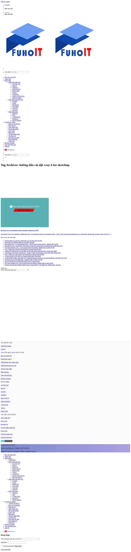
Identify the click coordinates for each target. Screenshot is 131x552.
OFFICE (15, 113)
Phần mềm (8, 80)
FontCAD (11, 141)
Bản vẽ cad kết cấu (14, 124)
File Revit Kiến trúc (7, 434)
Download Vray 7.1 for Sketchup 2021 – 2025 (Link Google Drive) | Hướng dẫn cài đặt (31, 244)
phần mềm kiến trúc (14, 82)
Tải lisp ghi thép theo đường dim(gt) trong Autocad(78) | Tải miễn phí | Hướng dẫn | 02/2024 (33, 265)
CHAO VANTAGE (18, 96)
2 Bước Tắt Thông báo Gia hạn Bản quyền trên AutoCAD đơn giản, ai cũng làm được (31, 251)
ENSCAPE (15, 91)
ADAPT (15, 110)
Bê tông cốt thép (10, 143)
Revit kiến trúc (12, 139)
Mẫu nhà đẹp (5, 372)
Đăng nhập (18, 546)
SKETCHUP (16, 89)
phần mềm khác (13, 112)
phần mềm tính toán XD (15, 99)
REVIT (14, 86)
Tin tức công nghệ (6, 369)
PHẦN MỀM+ (16, 120)
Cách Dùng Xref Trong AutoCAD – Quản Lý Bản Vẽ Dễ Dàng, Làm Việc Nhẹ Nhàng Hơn (33, 253)
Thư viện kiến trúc (10, 144)
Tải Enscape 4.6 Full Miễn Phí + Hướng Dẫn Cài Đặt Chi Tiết (23, 260)
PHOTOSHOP (17, 98)
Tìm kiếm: (8, 72)
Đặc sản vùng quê (10, 77)
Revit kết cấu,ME (13, 138)
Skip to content (5, 1)
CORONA (15, 94)
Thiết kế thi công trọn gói (8, 365)
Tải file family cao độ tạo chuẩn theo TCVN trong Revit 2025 (23, 241)
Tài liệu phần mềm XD (8, 427)
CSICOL (15, 108)
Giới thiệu (7, 5)
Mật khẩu (4, 542)
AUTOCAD (16, 84)
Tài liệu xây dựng (10, 122)
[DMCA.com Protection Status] (6, 441)
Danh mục (4, 270)
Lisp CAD (11, 131)
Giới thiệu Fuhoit (6, 346)
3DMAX (15, 87)
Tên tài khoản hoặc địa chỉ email (11, 539)
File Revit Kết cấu (6, 437)
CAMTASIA (16, 117)
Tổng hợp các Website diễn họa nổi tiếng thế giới (19, 242)
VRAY (14, 93)
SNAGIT (15, 119)
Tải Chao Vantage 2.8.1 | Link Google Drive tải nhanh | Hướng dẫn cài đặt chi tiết (29, 247)
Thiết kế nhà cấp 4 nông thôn (10, 362)
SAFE (14, 103)
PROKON (15, 105)
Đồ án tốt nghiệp (13, 129)
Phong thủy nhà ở (6, 359)
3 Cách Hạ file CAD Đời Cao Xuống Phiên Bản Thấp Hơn (23, 256)
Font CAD (4, 431)
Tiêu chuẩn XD (13, 127)
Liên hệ (7, 146)
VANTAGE (4, 405)
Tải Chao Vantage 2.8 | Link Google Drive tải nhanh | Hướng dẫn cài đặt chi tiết (29, 263)
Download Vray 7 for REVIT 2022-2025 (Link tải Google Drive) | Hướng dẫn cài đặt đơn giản (33, 246)
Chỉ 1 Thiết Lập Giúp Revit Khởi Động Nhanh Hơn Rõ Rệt (23, 249)
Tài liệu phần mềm (14, 134)
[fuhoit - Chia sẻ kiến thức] (50, 65)
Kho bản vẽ (12, 125)
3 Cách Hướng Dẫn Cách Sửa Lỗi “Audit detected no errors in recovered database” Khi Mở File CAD (36, 258)
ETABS (14, 101)
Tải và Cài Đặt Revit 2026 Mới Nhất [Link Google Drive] (22, 261)
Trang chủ (8, 79)
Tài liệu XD (12, 136)
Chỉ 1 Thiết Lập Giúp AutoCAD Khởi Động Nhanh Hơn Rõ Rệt (24, 254)
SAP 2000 (15, 106)
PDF (13, 115)
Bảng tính (11, 132)
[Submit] (5, 74)
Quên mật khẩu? (6, 549)
